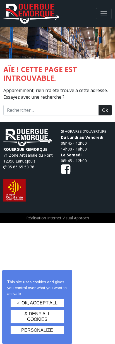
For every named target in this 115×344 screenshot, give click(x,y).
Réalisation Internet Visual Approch (57, 218)
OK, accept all (39, 303)
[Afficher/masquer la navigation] (104, 13)
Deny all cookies (39, 316)
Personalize (37, 330)
